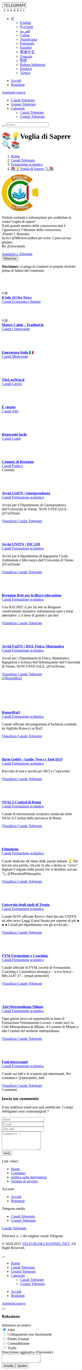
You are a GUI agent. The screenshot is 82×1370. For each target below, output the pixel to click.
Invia (7, 1318)
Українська (28, 39)
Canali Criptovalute (16, 359)
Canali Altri (10, 441)
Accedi (16, 80)
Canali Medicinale (15, 386)
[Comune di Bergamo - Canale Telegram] (36, 488)
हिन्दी (23, 60)
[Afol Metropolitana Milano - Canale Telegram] (11, 1168)
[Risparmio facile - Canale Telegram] (36, 445)
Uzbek (25, 35)
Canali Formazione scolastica (23, 572)
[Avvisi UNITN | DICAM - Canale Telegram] (36, 600)
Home (15, 1334)
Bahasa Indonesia (32, 65)
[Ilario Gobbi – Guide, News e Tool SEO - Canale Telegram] (36, 860)
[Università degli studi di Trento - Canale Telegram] (11, 1066)
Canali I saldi (11, 484)
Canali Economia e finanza (21, 317)
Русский (26, 27)
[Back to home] (14, 11)
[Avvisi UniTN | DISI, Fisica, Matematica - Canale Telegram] (36, 732)
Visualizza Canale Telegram (22, 596)
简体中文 (27, 52)
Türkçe (25, 73)
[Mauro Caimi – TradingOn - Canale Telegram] (42, 321)
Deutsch (26, 69)
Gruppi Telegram (23, 104)
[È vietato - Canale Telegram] (11, 433)
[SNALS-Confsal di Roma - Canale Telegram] (36, 918)
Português (27, 43)
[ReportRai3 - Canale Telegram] (36, 798)
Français (26, 56)
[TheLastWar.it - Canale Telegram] (11, 406)
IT (12, 19)
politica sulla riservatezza (29, 1342)
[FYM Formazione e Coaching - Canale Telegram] (11, 1117)
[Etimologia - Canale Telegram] (36, 980)
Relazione (10, 258)
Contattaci (18, 1338)
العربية (25, 31)
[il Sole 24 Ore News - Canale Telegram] (42, 278)
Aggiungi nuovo (14, 92)
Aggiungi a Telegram (17, 254)
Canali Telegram (23, 100)
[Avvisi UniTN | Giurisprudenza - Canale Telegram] (36, 534)
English (25, 23)
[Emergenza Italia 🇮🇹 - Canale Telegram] (11, 378)
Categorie (18, 108)
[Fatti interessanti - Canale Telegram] (11, 1223)
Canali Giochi (12, 414)
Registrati (18, 85)
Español (26, 47)
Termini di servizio (24, 1347)
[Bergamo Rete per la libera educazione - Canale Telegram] (36, 666)
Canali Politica (12, 526)
